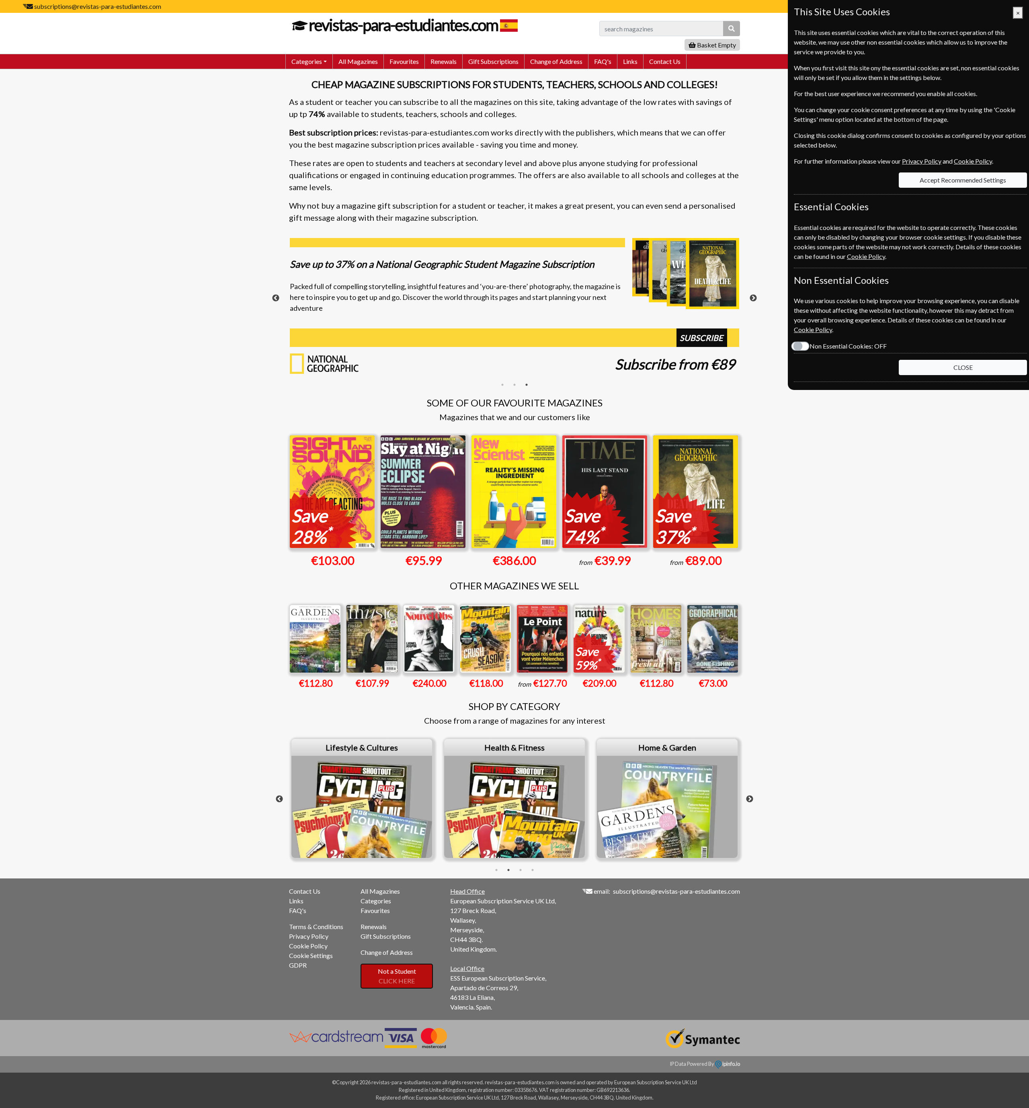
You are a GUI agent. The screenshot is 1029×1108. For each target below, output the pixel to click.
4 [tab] (533, 870)
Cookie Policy (308, 946)
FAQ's (602, 61)
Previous (276, 298)
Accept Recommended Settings (963, 180)
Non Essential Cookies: (848, 346)
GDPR (298, 965)
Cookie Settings (311, 955)
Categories (376, 901)
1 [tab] (502, 385)
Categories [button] (306, 61)
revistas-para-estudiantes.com (403, 25)
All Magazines (358, 61)
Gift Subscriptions (493, 61)
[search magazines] (731, 28)
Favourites (404, 61)
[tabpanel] (514, 308)
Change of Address (556, 61)
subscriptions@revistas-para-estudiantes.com (97, 6)
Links (630, 61)
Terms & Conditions (316, 926)
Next (753, 298)
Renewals (443, 61)
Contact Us (665, 61)
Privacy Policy (308, 936)
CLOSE (963, 367)
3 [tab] (527, 385)
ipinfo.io (731, 1064)
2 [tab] (514, 385)
